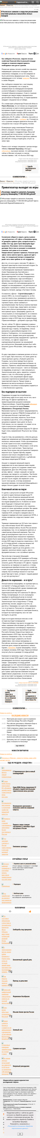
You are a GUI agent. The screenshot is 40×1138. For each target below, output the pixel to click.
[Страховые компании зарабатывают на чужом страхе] (6, 1048)
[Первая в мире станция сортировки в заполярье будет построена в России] (6, 826)
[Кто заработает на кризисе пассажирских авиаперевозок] (6, 898)
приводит (26, 78)
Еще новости (20, 746)
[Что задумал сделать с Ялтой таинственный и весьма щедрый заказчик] (6, 846)
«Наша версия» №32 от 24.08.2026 (28, 682)
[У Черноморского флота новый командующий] (6, 772)
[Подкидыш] (6, 886)
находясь (12, 648)
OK (20, 1134)
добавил (23, 119)
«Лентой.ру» (6, 151)
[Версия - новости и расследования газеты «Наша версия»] (6, 3)
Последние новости (20, 715)
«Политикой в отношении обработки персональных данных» (20, 1127)
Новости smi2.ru (6, 713)
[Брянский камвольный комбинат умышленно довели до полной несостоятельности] (6, 996)
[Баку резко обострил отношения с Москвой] (6, 1012)
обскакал (33, 404)
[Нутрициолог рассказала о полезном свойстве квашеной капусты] (6, 807)
